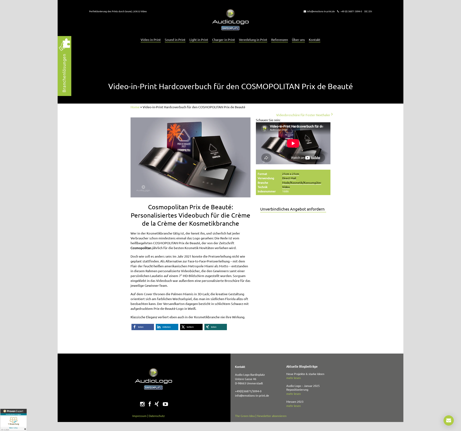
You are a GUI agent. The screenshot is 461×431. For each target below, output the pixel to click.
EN (370, 11)
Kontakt (314, 39)
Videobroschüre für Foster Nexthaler (303, 115)
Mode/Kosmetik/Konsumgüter (301, 182)
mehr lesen (293, 377)
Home (135, 107)
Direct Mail (289, 178)
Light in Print (198, 39)
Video (286, 187)
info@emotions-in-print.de (321, 11)
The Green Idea (245, 415)
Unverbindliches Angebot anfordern (292, 209)
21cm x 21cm (290, 173)
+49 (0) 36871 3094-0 (351, 11)
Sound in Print (175, 39)
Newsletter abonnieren (272, 415)
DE (365, 11)
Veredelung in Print (253, 39)
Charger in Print (223, 39)
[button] (142, 327)
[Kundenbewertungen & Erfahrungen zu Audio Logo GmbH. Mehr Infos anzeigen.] (13, 419)
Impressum (139, 415)
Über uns (298, 39)
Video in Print (151, 39)
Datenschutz (157, 415)
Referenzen (279, 39)
